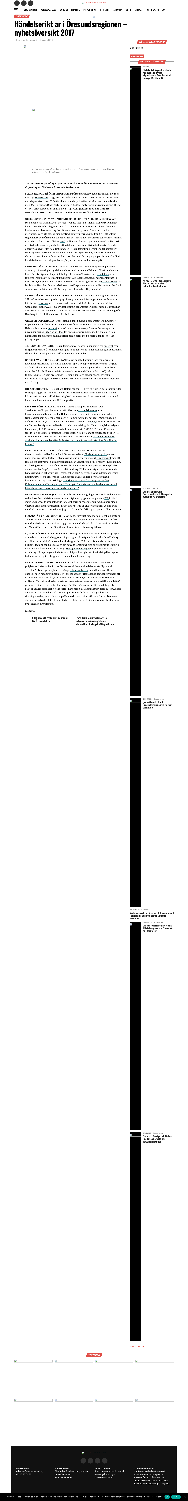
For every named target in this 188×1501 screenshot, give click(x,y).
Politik (128, 9)
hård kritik (74, 588)
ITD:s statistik (109, 281)
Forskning (75, 9)
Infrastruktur (89, 9)
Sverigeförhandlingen (78, 548)
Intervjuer (104, 9)
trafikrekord (41, 197)
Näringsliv (117, 9)
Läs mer (175, 1497)
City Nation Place (54, 331)
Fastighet (63, 9)
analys (93, 421)
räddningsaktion (50, 573)
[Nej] (184, 1497)
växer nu (43, 303)
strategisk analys (87, 410)
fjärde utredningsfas (95, 454)
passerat (108, 345)
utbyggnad (94, 505)
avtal (62, 241)
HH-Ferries (86, 388)
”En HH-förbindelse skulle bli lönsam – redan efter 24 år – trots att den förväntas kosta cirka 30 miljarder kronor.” (71, 440)
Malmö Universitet (79, 519)
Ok (167, 1497)
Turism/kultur (152, 9)
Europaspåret (103, 457)
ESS (106, 498)
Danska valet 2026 (48, 9)
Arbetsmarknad (30, 9)
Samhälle (138, 9)
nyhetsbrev (103, 274)
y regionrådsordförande (94, 363)
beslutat (52, 328)
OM (163, 9)
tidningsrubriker (79, 570)
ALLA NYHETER (137, 1346)
